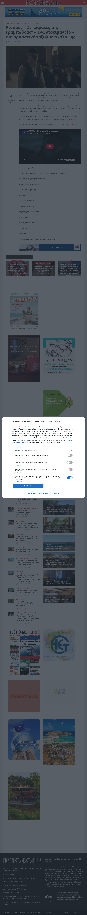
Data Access (43, 493)
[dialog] (43, 457)
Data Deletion (31, 493)
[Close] (80, 422)
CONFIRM (28, 486)
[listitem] (43, 450)
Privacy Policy (55, 493)
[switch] (70, 455)
